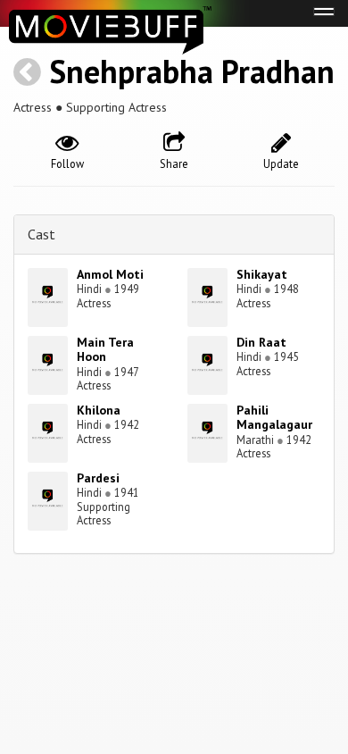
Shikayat (261, 274)
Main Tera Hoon (105, 349)
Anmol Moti (110, 274)
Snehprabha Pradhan (192, 71)
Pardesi (98, 478)
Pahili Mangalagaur (274, 417)
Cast (41, 234)
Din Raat (261, 342)
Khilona (98, 410)
